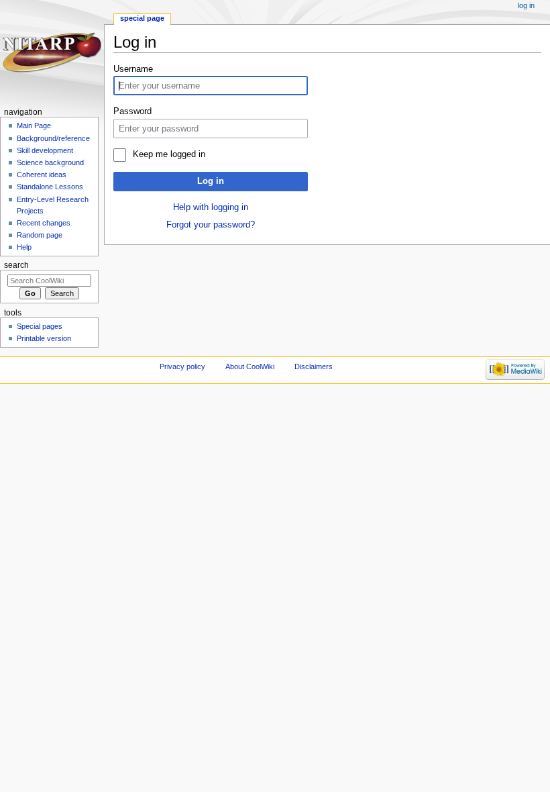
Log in (210, 181)
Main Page (34, 125)
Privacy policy (182, 366)
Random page (39, 235)
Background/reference (53, 138)
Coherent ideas (41, 174)
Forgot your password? (210, 225)
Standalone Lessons (50, 187)
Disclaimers (313, 366)
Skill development (45, 150)
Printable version (44, 338)
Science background (50, 162)
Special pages (39, 326)
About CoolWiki (249, 366)
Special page (142, 18)
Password (132, 111)
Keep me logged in (169, 154)
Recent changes (43, 223)
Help (24, 247)
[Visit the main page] (52, 52)
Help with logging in (210, 207)
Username (133, 69)
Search (16, 265)
